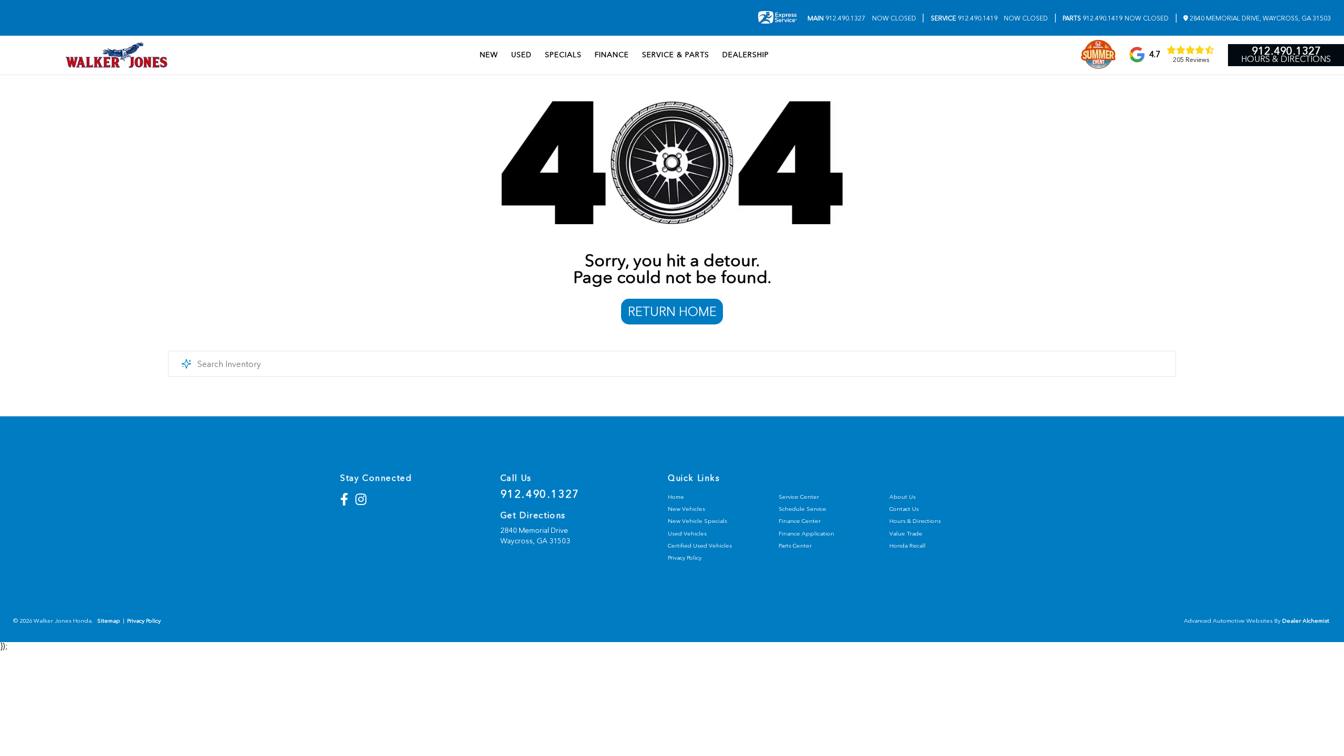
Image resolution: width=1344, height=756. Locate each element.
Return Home (672, 311)
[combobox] (672, 364)
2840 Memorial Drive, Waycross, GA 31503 (1259, 18)
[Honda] (29, 55)
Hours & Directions (1286, 59)
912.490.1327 (836, 18)
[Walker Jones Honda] (116, 55)
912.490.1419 (964, 18)
